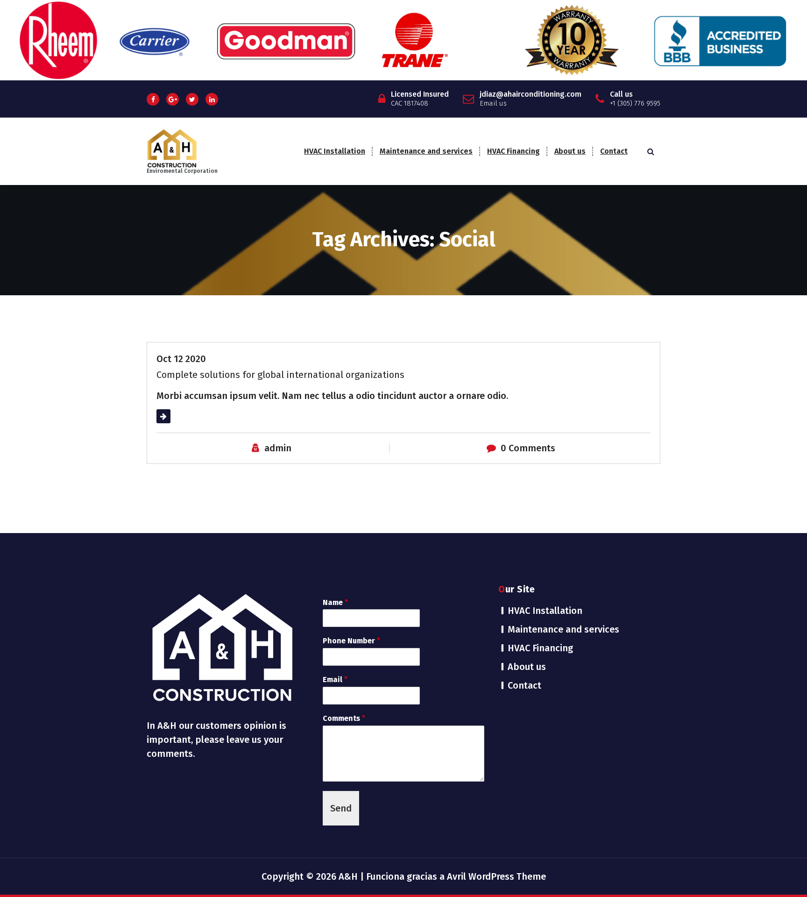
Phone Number (351, 640)
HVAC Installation (334, 151)
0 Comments (528, 448)
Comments (344, 718)
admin (277, 448)
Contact (614, 151)
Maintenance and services (426, 151)
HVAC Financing (513, 151)
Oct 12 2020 (181, 358)
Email (335, 679)
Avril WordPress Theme (496, 876)
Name (335, 602)
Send (341, 808)
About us (570, 151)
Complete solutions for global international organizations (280, 374)
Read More (179, 416)
